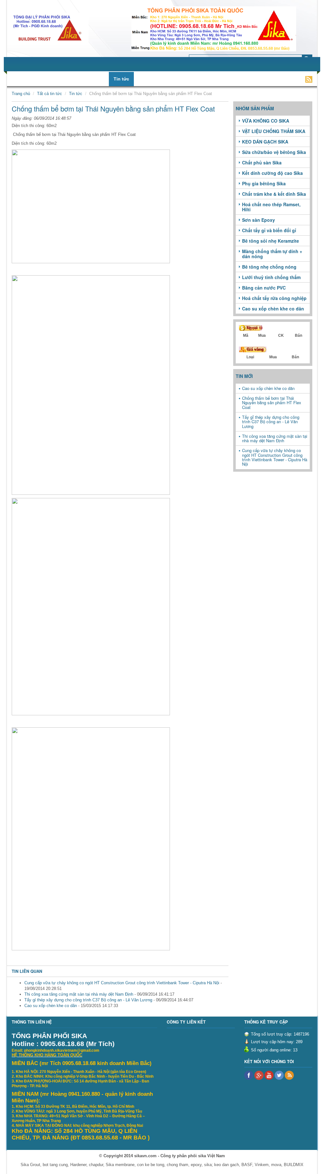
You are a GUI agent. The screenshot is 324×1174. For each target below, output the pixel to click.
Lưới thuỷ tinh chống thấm (271, 277)
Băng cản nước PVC (264, 287)
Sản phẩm (67, 78)
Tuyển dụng (152, 78)
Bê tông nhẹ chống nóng (269, 267)
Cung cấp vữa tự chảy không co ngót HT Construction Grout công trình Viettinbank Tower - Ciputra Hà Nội (121, 982)
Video (236, 78)
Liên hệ (260, 78)
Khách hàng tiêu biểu (197, 78)
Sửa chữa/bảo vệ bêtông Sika (274, 152)
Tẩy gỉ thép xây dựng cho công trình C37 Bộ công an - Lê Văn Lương (88, 1000)
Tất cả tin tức (49, 93)
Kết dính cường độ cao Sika (272, 173)
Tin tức (121, 78)
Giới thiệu (36, 78)
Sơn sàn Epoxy (258, 220)
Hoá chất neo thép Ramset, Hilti (271, 207)
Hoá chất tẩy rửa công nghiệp (274, 298)
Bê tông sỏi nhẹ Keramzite (270, 241)
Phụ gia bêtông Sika (264, 183)
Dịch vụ (96, 78)
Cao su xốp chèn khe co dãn (50, 1005)
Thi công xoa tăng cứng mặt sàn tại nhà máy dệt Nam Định (78, 994)
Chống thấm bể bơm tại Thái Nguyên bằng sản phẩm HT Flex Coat (271, 402)
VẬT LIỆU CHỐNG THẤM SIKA (273, 131)
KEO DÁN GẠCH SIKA (265, 141)
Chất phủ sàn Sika (262, 162)
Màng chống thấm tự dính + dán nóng (272, 253)
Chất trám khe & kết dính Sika (274, 194)
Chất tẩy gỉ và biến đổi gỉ (269, 230)
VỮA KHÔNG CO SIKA (265, 121)
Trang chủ (21, 93)
